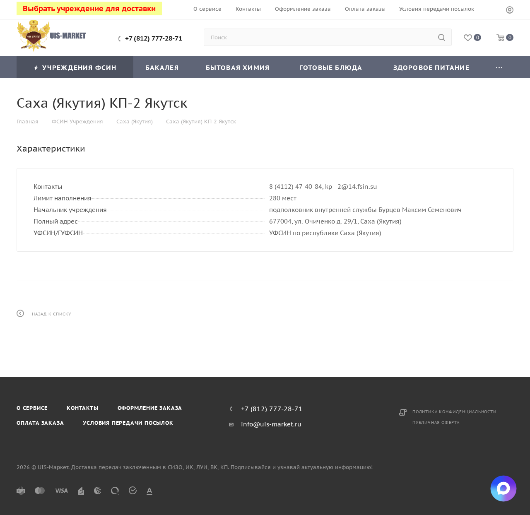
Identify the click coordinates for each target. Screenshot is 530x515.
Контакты (82, 408)
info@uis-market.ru (271, 424)
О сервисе (32, 408)
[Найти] (441, 37)
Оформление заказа (150, 408)
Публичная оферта (436, 422)
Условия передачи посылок (128, 422)
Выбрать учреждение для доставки (89, 8)
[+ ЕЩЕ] (499, 67)
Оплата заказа (40, 422)
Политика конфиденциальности (454, 411)
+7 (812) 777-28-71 (153, 38)
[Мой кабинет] (509, 11)
